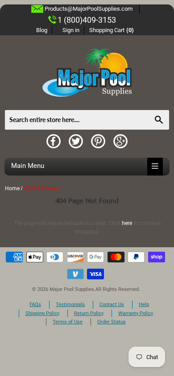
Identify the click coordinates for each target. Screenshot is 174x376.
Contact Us (111, 304)
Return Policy (89, 313)
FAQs (35, 304)
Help (144, 304)
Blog (41, 30)
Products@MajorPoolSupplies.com (89, 8)
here (127, 223)
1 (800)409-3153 (87, 20)
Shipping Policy (42, 313)
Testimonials (70, 304)
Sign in (70, 30)
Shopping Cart (111, 30)
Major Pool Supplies (72, 289)
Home (12, 188)
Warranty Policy (135, 313)
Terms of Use (68, 322)
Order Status (111, 322)
